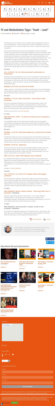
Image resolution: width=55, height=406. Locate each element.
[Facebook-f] (39, 2)
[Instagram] (42, 2)
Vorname (3, 369)
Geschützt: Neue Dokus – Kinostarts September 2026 (27, 263)
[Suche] (9, 361)
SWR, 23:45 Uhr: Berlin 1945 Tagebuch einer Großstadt (23, 156)
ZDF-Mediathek (25, 111)
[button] (52, 20)
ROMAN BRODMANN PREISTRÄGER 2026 (7, 310)
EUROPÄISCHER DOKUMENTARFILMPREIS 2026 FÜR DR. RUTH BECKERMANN (9, 287)
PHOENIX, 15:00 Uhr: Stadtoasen (15, 145)
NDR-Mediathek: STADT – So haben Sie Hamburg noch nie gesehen (26, 117)
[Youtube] (49, 2)
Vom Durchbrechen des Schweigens (8, 262)
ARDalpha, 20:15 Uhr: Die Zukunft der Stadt (19, 86)
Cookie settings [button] (6, 402)
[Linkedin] (53, 2)
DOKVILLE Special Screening (24, 286)
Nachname (4, 374)
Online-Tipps (26, 33)
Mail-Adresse (4, 380)
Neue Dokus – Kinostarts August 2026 (45, 262)
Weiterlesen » (3, 267)
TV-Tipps (32, 33)
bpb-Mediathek (17, 168)
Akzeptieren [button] (14, 402)
